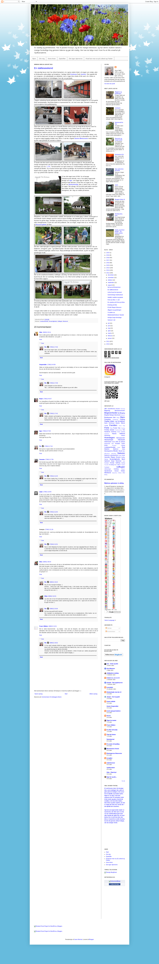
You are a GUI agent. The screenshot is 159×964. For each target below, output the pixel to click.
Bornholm (117, 415)
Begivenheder (110, 413)
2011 (108, 341)
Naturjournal (110, 739)
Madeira (106, 449)
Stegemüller (43, 364)
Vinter (123, 471)
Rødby (123, 457)
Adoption (118, 408)
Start (66, 694)
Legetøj (123, 445)
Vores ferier (52, 58)
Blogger (91, 939)
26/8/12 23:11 (47, 332)
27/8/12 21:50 (54, 512)
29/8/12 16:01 (52, 596)
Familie (106, 425)
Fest (111, 428)
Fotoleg (123, 428)
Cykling (122, 419)
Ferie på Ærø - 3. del (114, 300)
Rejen (41, 398)
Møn (124, 451)
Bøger (118, 417)
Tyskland (106, 467)
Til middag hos (112, 464)
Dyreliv (118, 423)
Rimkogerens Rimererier (114, 753)
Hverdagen (109, 437)
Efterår (123, 423)
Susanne (42, 459)
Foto (119, 428)
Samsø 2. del (111, 320)
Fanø (120, 425)
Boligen (112, 415)
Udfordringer (107, 469)
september (111, 282)
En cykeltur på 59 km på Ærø (116, 302)
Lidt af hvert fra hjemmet (115, 292)
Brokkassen (108, 417)
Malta (123, 449)
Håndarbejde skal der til (114, 692)
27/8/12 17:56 (49, 459)
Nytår (123, 455)
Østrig (105, 474)
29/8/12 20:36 (54, 608)
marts (109, 333)
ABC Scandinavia (109, 408)
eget (70, 180)
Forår (115, 428)
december (111, 275)
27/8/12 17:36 (54, 347)
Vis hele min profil (109, 83)
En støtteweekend (43, 68)
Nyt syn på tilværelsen (114, 287)
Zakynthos (114, 472)
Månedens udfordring (110, 453)
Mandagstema (108, 451)
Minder (115, 451)
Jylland (123, 441)
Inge (40, 431)
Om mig (42, 58)
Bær (114, 417)
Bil (119, 413)
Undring (116, 469)
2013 (108, 270)
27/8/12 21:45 (54, 476)
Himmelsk (107, 435)
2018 (108, 257)
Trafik (118, 464)
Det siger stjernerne (75, 58)
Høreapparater (120, 438)
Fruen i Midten (43, 626)
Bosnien (123, 415)
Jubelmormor (111, 763)
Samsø (106, 459)
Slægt (112, 461)
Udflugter (60, 321)
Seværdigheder (53, 321)
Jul (119, 441)
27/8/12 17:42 (54, 413)
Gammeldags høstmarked (115, 295)
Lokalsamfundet (44, 321)
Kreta (106, 445)
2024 (108, 252)
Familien (113, 425)
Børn (122, 417)
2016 (108, 262)
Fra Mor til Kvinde (112, 730)
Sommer (118, 461)
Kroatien (114, 445)
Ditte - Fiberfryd (111, 772)
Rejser (113, 457)
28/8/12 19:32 (54, 643)
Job (117, 441)
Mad (123, 447)
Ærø (124, 472)
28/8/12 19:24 (54, 582)
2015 (108, 265)
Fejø (124, 425)
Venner (116, 471)
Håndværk (121, 440)
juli (109, 323)
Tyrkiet (123, 464)
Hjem (34, 58)
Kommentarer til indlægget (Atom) (51, 697)
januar (110, 338)
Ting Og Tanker (111, 734)
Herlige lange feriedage (115, 317)
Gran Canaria (121, 431)
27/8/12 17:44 (48, 446)
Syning (123, 462)
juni (109, 325)
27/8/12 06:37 (47, 398)
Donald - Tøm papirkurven (115, 682)
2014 (108, 268)
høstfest (83, 74)
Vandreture (108, 471)
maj (109, 328)
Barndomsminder (120, 410)
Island (113, 441)
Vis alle (123, 781)
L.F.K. (49, 166)
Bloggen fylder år (120, 199)
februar (110, 335)
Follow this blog (115, 884)
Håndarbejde (108, 440)
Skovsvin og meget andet (118, 139)
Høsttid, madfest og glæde (115, 297)
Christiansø (115, 419)
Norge (120, 455)
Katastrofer (107, 443)
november (111, 277)
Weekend (65, 321)
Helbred (122, 433)
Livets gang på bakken (113, 711)
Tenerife (106, 464)
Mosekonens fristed (113, 748)
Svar (40, 339)
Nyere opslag (39, 694)
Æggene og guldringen (118, 92)
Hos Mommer (111, 668)
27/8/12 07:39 (47, 431)
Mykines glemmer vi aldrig (114, 483)
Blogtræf (106, 415)
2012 (108, 273)
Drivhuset (111, 423)
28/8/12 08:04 (47, 562)
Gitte (40, 332)
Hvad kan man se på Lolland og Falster (99, 58)
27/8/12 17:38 (54, 383)
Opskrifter (62, 58)
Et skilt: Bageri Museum (114, 307)
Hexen (109, 715)
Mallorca (115, 449)
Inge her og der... (112, 777)
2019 (108, 255)
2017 (108, 260)
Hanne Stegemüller (112, 706)
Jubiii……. (118, 185)
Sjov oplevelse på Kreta (119, 169)
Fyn (124, 430)
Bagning (107, 410)
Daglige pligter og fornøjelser (114, 421)
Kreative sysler (120, 443)
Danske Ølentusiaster (81, 138)
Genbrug (113, 431)
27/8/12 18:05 (47, 492)
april (109, 331)
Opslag (109, 628)
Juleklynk (117, 108)
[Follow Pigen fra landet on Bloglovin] (113, 655)
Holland (123, 435)
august (110, 285)
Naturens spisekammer (111, 455)
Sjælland (107, 461)
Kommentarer (111, 631)
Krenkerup (73, 74)
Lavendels (110, 687)
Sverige (112, 463)
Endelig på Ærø (112, 305)
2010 (108, 344)
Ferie (106, 428)
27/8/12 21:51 (54, 544)
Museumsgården (41, 224)
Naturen (121, 453)
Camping (107, 419)
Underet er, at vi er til (113, 678)
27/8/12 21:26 (49, 529)
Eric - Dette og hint (112, 664)
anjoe (41, 492)
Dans (106, 423)
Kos (113, 443)
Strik (124, 461)
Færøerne (107, 431)
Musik (120, 451)
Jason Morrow (78, 939)
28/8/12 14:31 (53, 626)
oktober (110, 280)
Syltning (118, 463)
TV (120, 464)
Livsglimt (109, 758)
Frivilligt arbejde (109, 430)
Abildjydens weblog (113, 673)
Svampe (106, 462)
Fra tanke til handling (113, 744)
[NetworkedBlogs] (114, 881)
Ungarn (123, 469)
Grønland (106, 433)
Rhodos (118, 457)
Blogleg (122, 413)
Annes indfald (111, 701)
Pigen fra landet (111, 720)
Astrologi (123, 408)
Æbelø (119, 472)
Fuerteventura (118, 430)
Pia (45, 347)
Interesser (107, 441)
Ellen (40, 562)
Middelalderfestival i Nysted (116, 315)
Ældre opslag (93, 694)
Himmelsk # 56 (119, 154)
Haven (114, 433)
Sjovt (123, 459)
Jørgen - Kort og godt (113, 697)
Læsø (118, 447)
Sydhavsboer (111, 767)
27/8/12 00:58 (51, 364)
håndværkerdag (73, 184)
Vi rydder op (111, 312)
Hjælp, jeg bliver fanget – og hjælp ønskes (119, 231)
